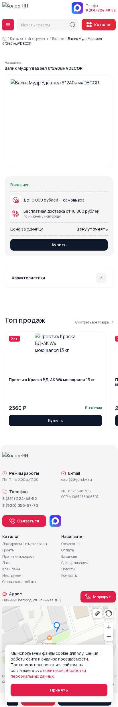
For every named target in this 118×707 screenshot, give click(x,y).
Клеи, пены (11, 569)
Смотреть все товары (92, 322)
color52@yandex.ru (76, 479)
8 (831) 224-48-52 (101, 10)
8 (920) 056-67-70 (20, 505)
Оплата (67, 550)
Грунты (8, 550)
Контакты (69, 575)
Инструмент (37, 38)
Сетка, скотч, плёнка (19, 582)
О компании (70, 544)
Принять (59, 690)
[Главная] (4, 39)
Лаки (6, 563)
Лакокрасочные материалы (24, 544)
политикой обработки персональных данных (48, 673)
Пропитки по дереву (18, 556)
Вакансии (69, 556)
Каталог (102, 24)
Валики (58, 38)
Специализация (74, 563)
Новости (68, 569)
